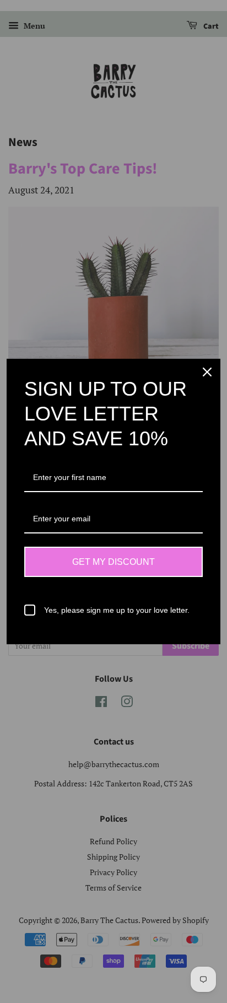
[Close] (207, 372)
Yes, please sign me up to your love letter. (117, 610)
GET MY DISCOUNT (113, 562)
